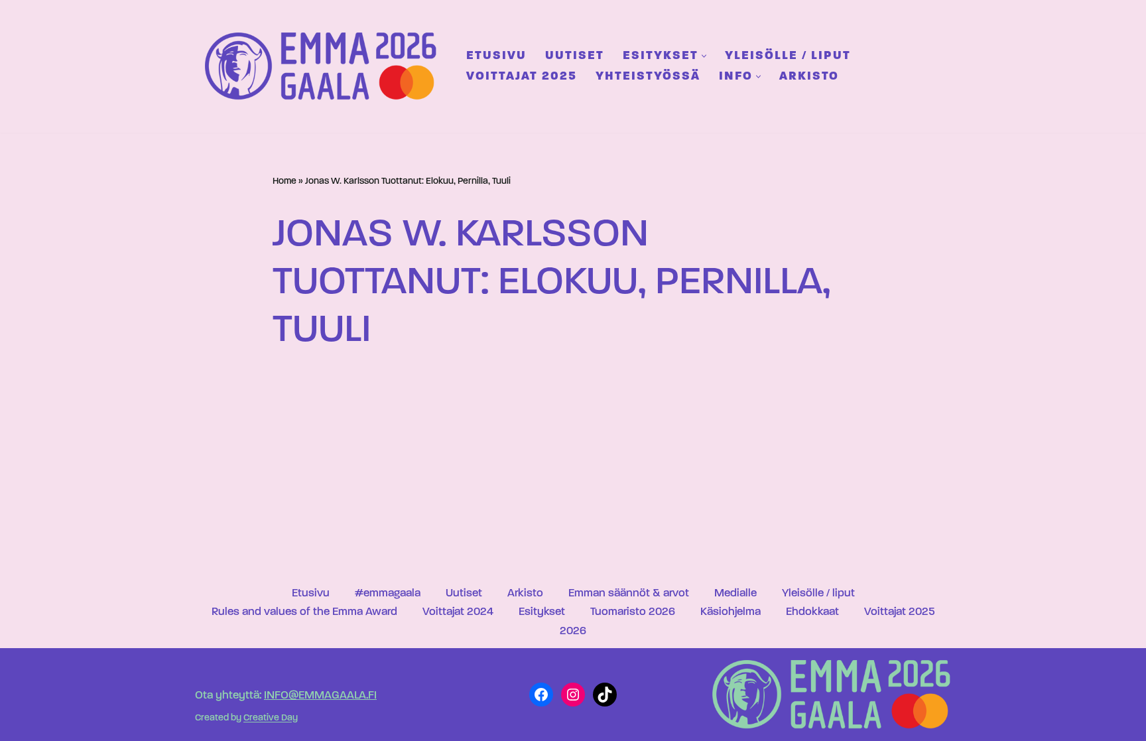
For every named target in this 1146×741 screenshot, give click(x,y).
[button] (704, 56)
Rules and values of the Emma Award (304, 612)
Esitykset (542, 612)
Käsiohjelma (730, 612)
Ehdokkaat (812, 612)
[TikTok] (605, 695)
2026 (573, 631)
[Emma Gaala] (324, 66)
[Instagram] (573, 695)
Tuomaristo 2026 (632, 612)
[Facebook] (541, 695)
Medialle (735, 593)
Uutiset (574, 56)
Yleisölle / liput (788, 56)
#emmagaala (387, 593)
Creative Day (270, 719)
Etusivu (496, 56)
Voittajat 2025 (521, 76)
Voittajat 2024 (457, 612)
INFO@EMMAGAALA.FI (320, 695)
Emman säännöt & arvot (628, 593)
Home (284, 181)
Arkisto (809, 76)
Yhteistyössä (648, 76)
